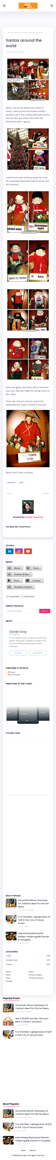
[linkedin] (9, 551)
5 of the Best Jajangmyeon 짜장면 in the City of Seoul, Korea (34, 920)
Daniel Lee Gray (34, 517)
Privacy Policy (14, 597)
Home (10, 33)
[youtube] (28, 551)
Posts (12, 672)
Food (28, 956)
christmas (18, 33)
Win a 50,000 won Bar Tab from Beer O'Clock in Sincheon (31, 1020)
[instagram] (19, 551)
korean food (28, 960)
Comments (15, 674)
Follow (18, 653)
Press (17, 580)
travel (28, 964)
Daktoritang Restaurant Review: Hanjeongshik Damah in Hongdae (33, 936)
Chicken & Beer (21, 574)
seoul (21, 482)
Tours (36, 568)
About (17, 568)
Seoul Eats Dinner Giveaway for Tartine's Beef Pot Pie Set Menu (33, 903)
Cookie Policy (29, 597)
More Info (37, 653)
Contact (36, 580)
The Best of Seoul (23, 587)
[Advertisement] (14, 844)
